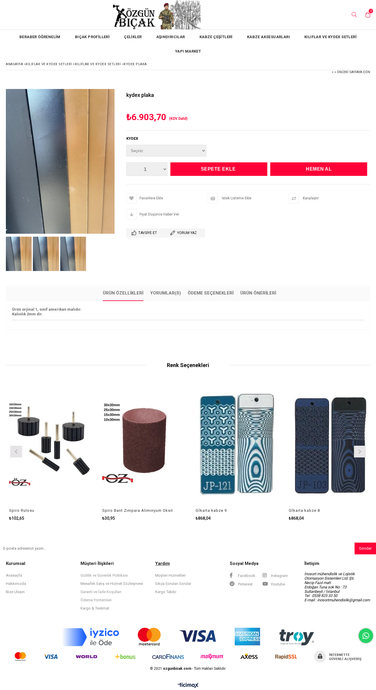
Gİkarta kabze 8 (261, 510)
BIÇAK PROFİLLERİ (92, 37)
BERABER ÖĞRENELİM (40, 37)
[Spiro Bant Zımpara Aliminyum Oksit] (101, 444)
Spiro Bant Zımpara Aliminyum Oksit (94, 510)
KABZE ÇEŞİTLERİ (216, 37)
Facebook (246, 575)
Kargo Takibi (165, 592)
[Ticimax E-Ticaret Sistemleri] (188, 686)
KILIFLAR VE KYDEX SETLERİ (330, 37)
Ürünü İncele (29, 451)
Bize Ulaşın (15, 592)
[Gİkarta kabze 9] (195, 444)
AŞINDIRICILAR (170, 37)
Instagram (279, 575)
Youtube (277, 584)
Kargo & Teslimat (94, 608)
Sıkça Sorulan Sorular (173, 583)
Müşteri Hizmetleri (170, 575)
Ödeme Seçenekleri (211, 293)
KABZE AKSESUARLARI (268, 37)
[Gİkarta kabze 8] (288, 444)
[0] (366, 15)
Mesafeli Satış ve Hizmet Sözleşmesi (111, 583)
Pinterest (245, 584)
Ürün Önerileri (258, 293)
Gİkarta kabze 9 (168, 510)
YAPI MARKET (188, 51)
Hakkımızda (16, 583)
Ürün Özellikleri (123, 293)
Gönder (365, 548)
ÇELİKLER (133, 37)
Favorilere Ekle (8, 451)
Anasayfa (14, 575)
